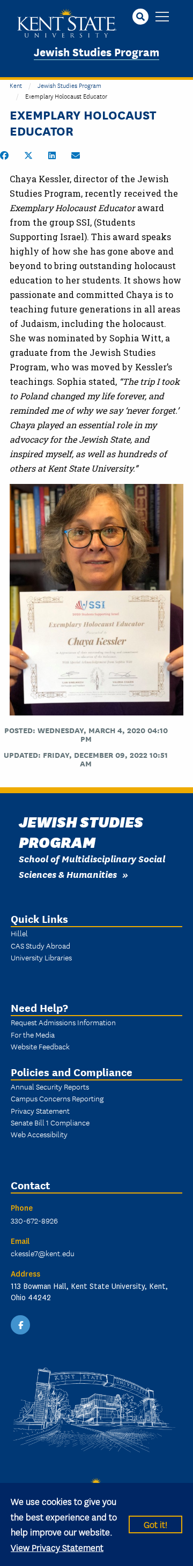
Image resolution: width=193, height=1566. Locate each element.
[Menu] (162, 17)
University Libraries (41, 957)
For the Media (33, 1034)
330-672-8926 (34, 1220)
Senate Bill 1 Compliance (50, 1122)
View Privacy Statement (57, 1547)
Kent (16, 85)
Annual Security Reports (50, 1086)
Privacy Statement (40, 1110)
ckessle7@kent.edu (43, 1253)
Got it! (155, 1524)
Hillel (19, 933)
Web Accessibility (39, 1134)
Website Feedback (40, 1046)
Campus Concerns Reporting (57, 1098)
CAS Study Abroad (40, 945)
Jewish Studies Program (96, 51)
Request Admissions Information (63, 1022)
